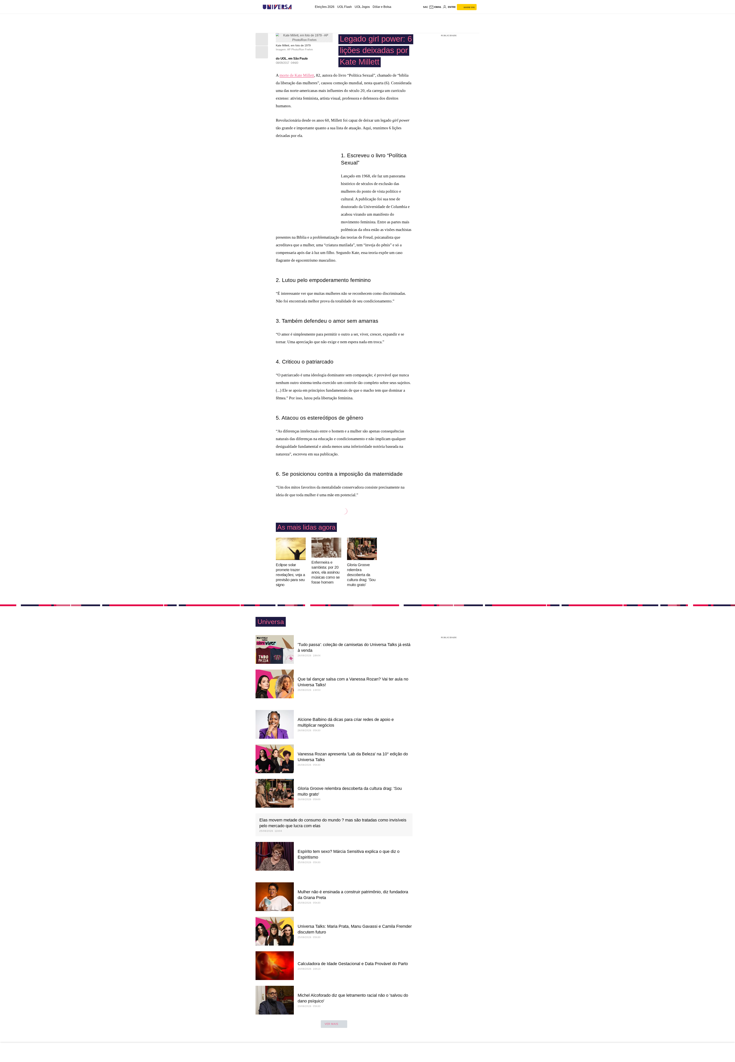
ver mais (331, 1023)
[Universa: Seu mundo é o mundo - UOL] (277, 7)
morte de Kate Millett (296, 75)
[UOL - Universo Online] (295, 7)
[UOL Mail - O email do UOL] (435, 7)
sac (425, 7)
